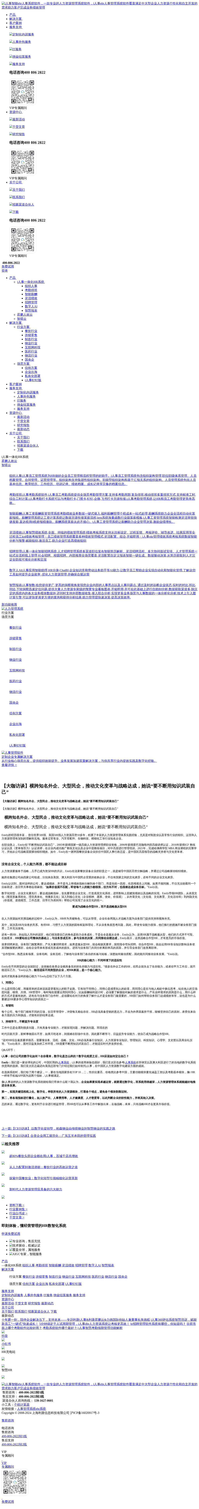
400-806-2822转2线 (14, 1444)
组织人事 (31, 286)
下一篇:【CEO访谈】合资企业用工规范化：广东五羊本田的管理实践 (49, 1135)
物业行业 (31, 343)
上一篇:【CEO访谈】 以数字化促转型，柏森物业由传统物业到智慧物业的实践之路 (58, 1128)
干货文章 (18, 126)
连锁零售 (31, 335)
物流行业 (31, 355)
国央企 (29, 359)
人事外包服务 (21, 41)
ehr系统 (41, 1408)
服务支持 (18, 64)
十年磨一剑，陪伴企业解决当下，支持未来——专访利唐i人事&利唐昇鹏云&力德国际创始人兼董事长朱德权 (76, 1319)
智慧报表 (31, 310)
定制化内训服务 (23, 34)
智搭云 (6, 465)
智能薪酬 (31, 294)
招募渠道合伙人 (23, 204)
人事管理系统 (26, 1408)
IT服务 (17, 49)
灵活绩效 (31, 298)
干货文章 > (16, 1217)
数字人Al (31, 306)
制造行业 (31, 339)
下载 (15, 212)
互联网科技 (32, 347)
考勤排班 (31, 290)
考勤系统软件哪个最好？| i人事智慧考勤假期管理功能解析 (83, 1328)
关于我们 (18, 189)
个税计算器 (22, 1404)
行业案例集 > (18, 1209)
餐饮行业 (31, 331)
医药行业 (31, 351)
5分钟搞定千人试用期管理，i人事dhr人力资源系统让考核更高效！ (84, 1323)
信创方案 (31, 367)
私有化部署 (32, 376)
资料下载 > (16, 1205)
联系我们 (18, 197)
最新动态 (23, 429)
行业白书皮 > (18, 1213)
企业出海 (31, 372)
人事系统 (63, 1062)
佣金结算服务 (21, 56)
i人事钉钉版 (33, 380)
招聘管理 (31, 302)
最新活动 (18, 119)
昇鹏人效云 (9, 461)
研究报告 (18, 134)
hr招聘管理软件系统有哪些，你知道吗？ (158, 1323)
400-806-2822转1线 (14, 1436)
